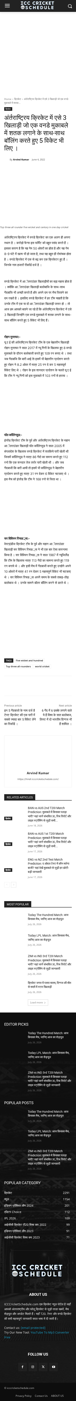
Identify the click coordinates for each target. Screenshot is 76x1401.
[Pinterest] (41, 170)
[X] (31, 170)
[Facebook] (22, 170)
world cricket (42, 666)
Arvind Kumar (21, 159)
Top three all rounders (18, 666)
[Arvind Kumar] (7, 159)
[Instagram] (33, 1367)
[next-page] (13, 885)
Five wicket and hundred (29, 660)
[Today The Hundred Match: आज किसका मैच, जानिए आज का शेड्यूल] (14, 920)
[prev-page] (7, 885)
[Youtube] (53, 1367)
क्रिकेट (17, 99)
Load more (36, 1002)
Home (7, 99)
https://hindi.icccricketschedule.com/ (38, 779)
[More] (60, 170)
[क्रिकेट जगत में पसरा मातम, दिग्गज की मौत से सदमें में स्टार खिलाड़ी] (14, 988)
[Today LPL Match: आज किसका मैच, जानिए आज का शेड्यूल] (14, 941)
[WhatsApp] (51, 170)
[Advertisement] (38, 52)
